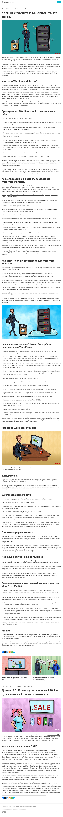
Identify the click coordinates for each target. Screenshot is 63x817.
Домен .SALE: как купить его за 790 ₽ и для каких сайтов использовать (30, 692)
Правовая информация (6, 809)
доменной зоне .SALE (53, 792)
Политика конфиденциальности (19, 809)
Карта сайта (58, 811)
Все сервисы (2, 2)
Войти (59, 2)
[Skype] (14, 652)
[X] (5, 652)
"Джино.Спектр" (26, 73)
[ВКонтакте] (3, 652)
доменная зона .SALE (53, 735)
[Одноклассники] (9, 652)
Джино (6, 2)
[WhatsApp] (12, 652)
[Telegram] (7, 652)
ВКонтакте (3, 812)
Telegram (5, 812)
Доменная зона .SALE (8, 763)
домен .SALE (28, 783)
